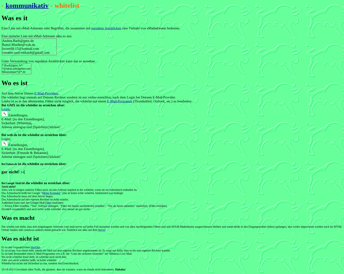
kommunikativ (27, 5)
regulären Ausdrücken (106, 28)
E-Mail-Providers (46, 93)
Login (5, 109)
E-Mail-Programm (119, 101)
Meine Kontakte (51, 193)
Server (101, 229)
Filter (48, 202)
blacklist (35, 247)
